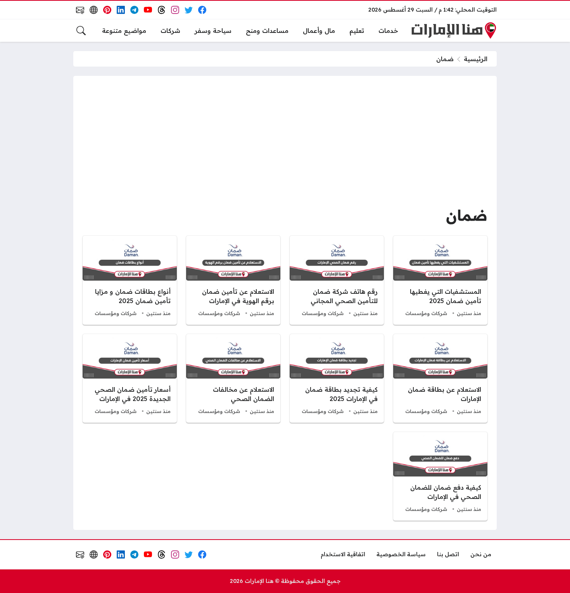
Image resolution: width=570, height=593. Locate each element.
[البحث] (81, 30)
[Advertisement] (285, 143)
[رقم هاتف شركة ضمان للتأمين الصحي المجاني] (337, 280)
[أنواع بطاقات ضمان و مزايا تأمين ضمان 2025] (130, 280)
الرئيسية (475, 59)
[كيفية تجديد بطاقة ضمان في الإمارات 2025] (337, 378)
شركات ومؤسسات (426, 313)
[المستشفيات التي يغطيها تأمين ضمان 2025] (440, 280)
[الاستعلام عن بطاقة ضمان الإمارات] (440, 378)
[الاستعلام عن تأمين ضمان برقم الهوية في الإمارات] (233, 280)
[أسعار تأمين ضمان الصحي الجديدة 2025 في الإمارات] (130, 378)
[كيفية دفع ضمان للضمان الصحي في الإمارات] (440, 476)
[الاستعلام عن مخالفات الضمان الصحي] (233, 378)
